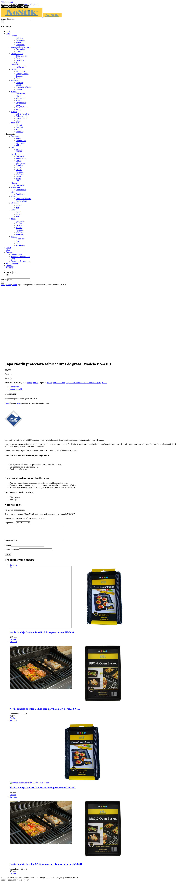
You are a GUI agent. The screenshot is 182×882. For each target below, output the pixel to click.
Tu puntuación (10, 522)
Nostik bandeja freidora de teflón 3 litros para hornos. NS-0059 (42, 632)
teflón (18, 403)
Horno (29, 383)
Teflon (104, 383)
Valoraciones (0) (16, 389)
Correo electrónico (12, 550)
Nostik (35, 383)
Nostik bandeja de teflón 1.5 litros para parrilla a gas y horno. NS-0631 (46, 864)
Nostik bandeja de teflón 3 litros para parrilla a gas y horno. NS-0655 (45, 708)
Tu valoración (11, 541)
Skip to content (7, 2)
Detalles (13, 639)
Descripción (14, 387)
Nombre (8, 545)
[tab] (93, 387)
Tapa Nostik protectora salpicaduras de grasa (83, 383)
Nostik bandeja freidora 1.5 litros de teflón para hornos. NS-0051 (43, 787)
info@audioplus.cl (31, 4)
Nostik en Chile (59, 383)
